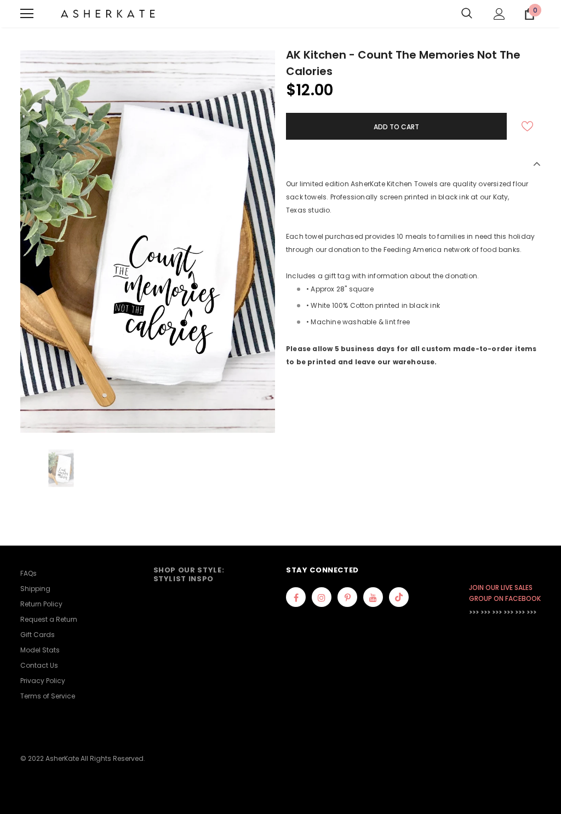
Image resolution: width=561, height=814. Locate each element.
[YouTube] (373, 597)
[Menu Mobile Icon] (26, 13)
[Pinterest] (347, 597)
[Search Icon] (466, 13)
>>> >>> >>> (485, 612)
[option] (147, 241)
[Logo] (108, 14)
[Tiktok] (399, 597)
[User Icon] (499, 14)
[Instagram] (321, 597)
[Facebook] (296, 597)
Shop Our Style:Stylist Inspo (189, 574)
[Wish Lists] (527, 126)
